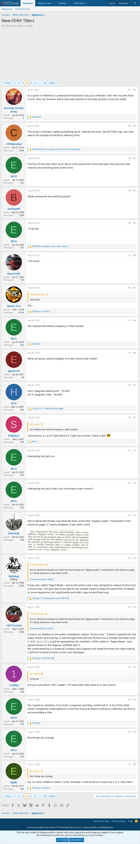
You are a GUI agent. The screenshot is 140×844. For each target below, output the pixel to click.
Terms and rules (101, 821)
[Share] (129, 90)
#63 (134, 158)
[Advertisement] (70, 55)
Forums (28, 3)
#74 (134, 515)
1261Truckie (10, 25)
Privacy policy (118, 821)
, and (56, 149)
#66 (134, 255)
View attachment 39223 (41, 579)
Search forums (22, 8)
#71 (134, 417)
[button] (54, 3)
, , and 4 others (50, 246)
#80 (134, 764)
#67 (134, 287)
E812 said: (35, 424)
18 (44, 82)
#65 (134, 222)
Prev (8, 82)
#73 (134, 482)
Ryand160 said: (37, 294)
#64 (134, 190)
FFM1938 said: (37, 564)
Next (52, 82)
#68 (134, 320)
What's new (44, 3)
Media (62, 3)
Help (130, 821)
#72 (134, 450)
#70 (134, 385)
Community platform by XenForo (54, 827)
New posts (7, 8)
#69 (134, 352)
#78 (134, 699)
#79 (134, 731)
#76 (134, 607)
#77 (134, 667)
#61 (134, 89)
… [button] (39, 82)
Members (79, 3)
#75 (134, 557)
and (41, 311)
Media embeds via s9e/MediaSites (98, 827)
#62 (134, 125)
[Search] (135, 3)
